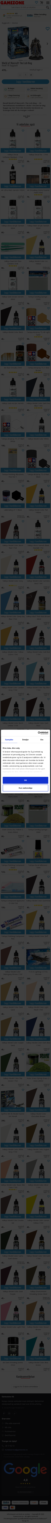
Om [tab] (41, 740)
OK (25, 780)
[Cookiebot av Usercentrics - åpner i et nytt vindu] (38, 733)
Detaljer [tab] (25, 740)
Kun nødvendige (25, 788)
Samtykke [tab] (9, 740)
